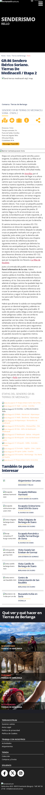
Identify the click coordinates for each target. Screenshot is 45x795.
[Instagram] (21, 772)
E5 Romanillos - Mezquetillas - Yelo (27, 426)
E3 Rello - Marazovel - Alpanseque (27, 414)
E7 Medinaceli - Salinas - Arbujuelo (27, 434)
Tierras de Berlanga (19, 56)
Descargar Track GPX (10, 144)
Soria (8, 56)
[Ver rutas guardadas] (19, 120)
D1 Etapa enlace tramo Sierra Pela (28, 403)
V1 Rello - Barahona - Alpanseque (27, 417)
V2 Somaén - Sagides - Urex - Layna (27, 448)
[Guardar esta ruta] (11, 120)
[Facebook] (4, 772)
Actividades (7, 743)
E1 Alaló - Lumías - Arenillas (24, 406)
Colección (6, 756)
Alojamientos (7, 746)
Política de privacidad (11, 730)
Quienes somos (8, 724)
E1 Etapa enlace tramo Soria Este (26, 460)
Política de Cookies (9, 733)
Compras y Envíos (9, 759)
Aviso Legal (6, 727)
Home (3, 56)
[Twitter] (12, 772)
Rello (28, 56)
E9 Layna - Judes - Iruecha (24, 451)
